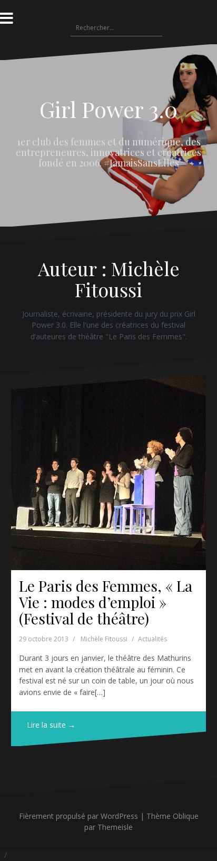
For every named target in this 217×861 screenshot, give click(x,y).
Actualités (152, 638)
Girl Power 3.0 (108, 109)
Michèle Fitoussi (104, 638)
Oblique (186, 816)
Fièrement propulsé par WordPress (78, 816)
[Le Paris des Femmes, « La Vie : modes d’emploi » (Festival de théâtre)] (108, 472)
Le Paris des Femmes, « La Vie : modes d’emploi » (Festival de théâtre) (105, 602)
